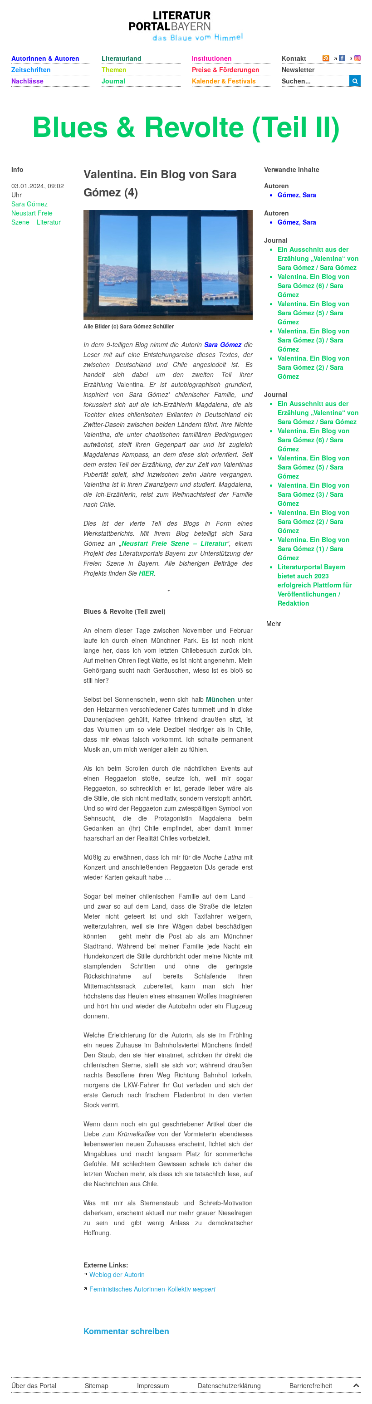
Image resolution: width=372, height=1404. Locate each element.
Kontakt (294, 58)
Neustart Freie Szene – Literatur (36, 217)
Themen (114, 69)
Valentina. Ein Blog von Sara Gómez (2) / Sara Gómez (314, 367)
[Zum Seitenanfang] (356, 1382)
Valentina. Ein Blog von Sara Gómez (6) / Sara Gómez (314, 285)
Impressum (153, 1385)
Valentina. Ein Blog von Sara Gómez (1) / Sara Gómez (314, 548)
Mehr (273, 623)
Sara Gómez (29, 203)
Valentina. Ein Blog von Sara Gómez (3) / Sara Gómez (314, 339)
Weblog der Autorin (117, 1274)
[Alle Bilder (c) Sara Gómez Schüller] (168, 264)
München (220, 699)
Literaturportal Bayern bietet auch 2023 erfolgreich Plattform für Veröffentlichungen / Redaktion (315, 584)
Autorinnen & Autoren (45, 58)
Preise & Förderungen (225, 69)
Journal (113, 80)
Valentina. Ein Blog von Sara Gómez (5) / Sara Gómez (314, 312)
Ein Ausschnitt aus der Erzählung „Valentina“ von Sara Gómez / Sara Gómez (318, 258)
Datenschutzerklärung (229, 1385)
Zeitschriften (31, 69)
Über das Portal (33, 1385)
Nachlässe (27, 80)
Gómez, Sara (297, 194)
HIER (146, 572)
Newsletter (298, 69)
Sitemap (96, 1385)
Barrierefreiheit (310, 1385)
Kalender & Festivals (224, 80)
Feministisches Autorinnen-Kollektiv (152, 1288)
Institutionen (212, 58)
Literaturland (122, 58)
